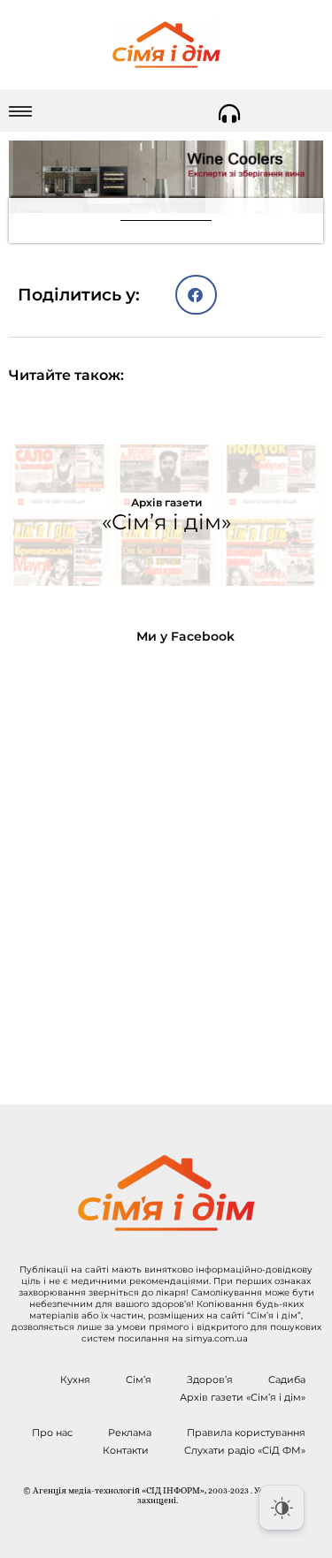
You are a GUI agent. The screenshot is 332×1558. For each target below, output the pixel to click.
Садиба (286, 1379)
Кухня (75, 1379)
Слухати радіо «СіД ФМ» (244, 1450)
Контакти (126, 1450)
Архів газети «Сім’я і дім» (242, 1397)
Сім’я (138, 1379)
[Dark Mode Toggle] (281, 1507)
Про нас (52, 1432)
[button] (196, 295)
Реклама (129, 1432)
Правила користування (246, 1432)
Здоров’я (210, 1379)
